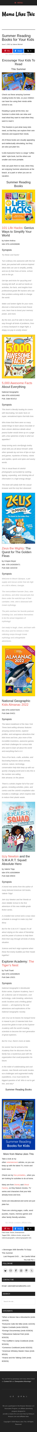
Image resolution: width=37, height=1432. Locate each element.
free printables (19, 1175)
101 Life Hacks (12, 228)
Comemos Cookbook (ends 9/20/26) (17, 1348)
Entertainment (19, 1232)
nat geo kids (26, 1235)
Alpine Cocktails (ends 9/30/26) (15, 1327)
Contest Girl (8, 1381)
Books (12, 1232)
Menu (20, 3)
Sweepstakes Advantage (23, 1381)
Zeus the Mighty (13, 548)
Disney (17, 1185)
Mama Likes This (18, 14)
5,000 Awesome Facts (17, 383)
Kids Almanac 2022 (15, 704)
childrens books (16, 1235)
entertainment (12, 1162)
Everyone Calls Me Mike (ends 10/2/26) (19, 1324)
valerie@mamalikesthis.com (19, 1286)
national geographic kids (23, 1238)
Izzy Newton (10, 856)
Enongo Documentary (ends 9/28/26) (18, 1331)
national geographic (8, 1238)
